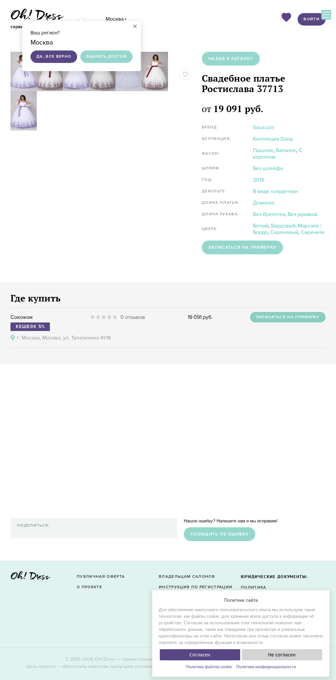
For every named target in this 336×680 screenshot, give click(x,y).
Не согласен (282, 655)
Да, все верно (53, 56)
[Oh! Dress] (30, 577)
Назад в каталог (230, 58)
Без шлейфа (268, 168)
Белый (260, 226)
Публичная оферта (101, 576)
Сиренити (312, 232)
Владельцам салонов (187, 576)
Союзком (21, 317)
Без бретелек (269, 214)
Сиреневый (284, 232)
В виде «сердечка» (275, 191)
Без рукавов (302, 214)
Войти (312, 19)
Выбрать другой (106, 56)
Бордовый (283, 226)
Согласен (199, 655)
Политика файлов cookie (209, 667)
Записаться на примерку (242, 247)
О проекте (89, 587)
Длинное (264, 203)
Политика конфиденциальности (266, 667)
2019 (258, 180)
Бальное (286, 150)
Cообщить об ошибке (219, 534)
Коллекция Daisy (273, 139)
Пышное (263, 150)
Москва (115, 19)
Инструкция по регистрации (195, 587)
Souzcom (263, 127)
